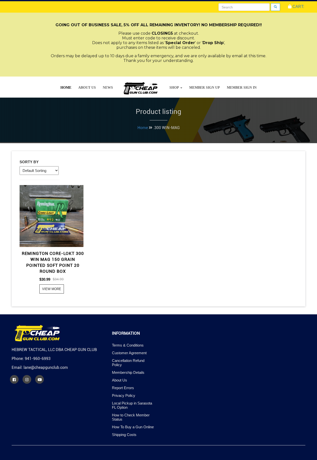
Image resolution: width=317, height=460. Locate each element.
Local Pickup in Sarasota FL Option (132, 405)
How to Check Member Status (131, 417)
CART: (297, 6)
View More (51, 289)
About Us (87, 87)
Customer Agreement (129, 353)
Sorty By (29, 162)
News (108, 87)
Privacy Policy (123, 395)
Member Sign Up (204, 87)
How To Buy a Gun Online (133, 427)
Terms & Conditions (128, 345)
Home (65, 87)
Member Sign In (242, 87)
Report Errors (123, 388)
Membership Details (128, 372)
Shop (174, 87)
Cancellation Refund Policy (128, 362)
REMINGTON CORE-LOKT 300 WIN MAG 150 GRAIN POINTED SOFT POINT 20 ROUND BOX (53, 262)
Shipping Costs (124, 435)
